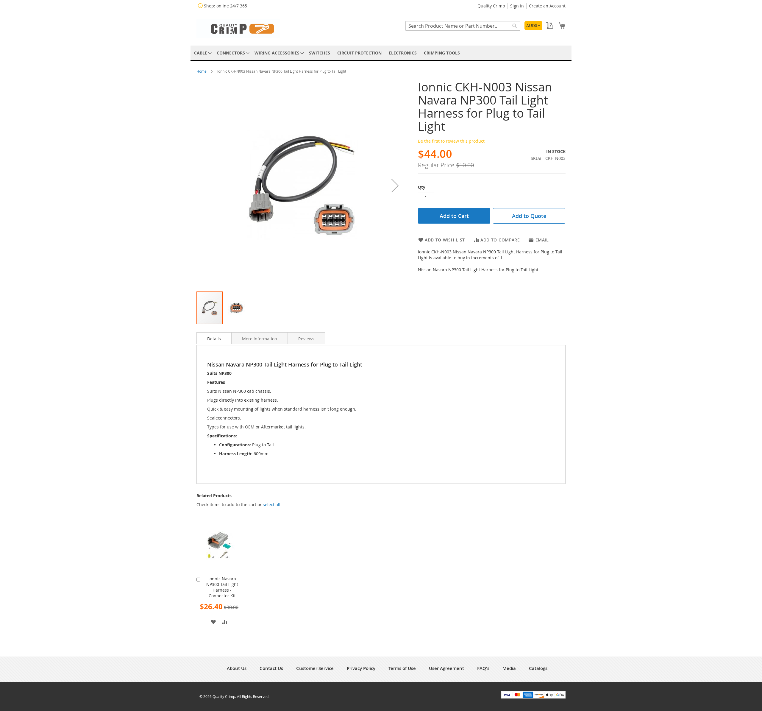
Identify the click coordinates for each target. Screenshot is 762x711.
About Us (236, 668)
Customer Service (315, 668)
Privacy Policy (361, 668)
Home (201, 71)
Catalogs (538, 668)
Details (214, 339)
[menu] (381, 53)
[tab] (214, 338)
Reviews (306, 339)
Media (509, 668)
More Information (259, 339)
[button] (533, 25)
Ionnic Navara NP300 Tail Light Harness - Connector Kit (222, 587)
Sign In (517, 6)
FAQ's (483, 668)
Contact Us (271, 668)
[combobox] (462, 26)
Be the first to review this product (451, 141)
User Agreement (446, 668)
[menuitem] (201, 53)
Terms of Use (402, 668)
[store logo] (238, 28)
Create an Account (547, 6)
